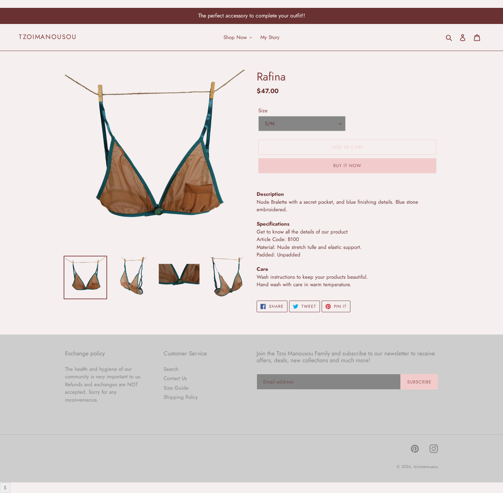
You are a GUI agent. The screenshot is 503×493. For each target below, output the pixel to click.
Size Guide (176, 388)
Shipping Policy (181, 397)
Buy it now (347, 165)
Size (263, 110)
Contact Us (175, 378)
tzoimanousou (48, 37)
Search (171, 369)
